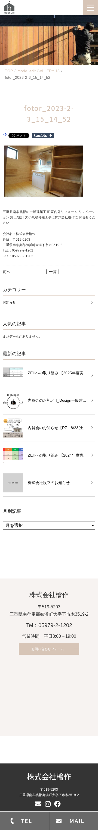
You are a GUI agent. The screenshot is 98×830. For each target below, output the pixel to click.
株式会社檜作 (49, 776)
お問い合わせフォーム (47, 649)
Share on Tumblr (43, 135)
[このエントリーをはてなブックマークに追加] (5, 135)
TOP (9, 71)
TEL (26, 821)
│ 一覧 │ (52, 271)
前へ (6, 271)
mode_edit (38, 71)
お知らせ (9, 302)
